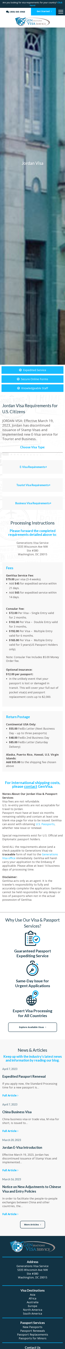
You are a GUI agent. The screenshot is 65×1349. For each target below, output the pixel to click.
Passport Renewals (32, 1331)
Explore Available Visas (32, 1027)
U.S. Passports (45, 824)
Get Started (43, 11)
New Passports (32, 1327)
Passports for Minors (32, 1338)
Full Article (9, 1095)
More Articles (31, 1224)
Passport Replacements (32, 1334)
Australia (32, 1302)
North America (32, 1310)
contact (30, 786)
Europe (32, 1306)
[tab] (32, 465)
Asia (32, 1294)
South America (32, 1313)
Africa (32, 1298)
